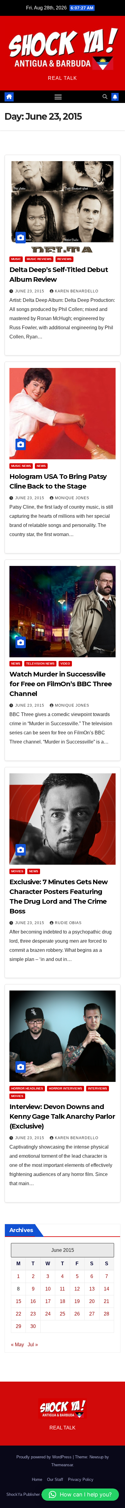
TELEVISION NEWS (40, 663)
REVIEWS (64, 259)
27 (92, 1313)
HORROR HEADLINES (27, 1088)
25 (62, 1313)
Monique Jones (72, 498)
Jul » (33, 1344)
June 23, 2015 (30, 291)
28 (106, 1313)
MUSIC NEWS (21, 466)
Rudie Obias (68, 923)
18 (62, 1301)
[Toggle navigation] (58, 97)
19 (77, 1301)
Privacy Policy (80, 1479)
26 (77, 1313)
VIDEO (65, 663)
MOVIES (17, 871)
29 (18, 1326)
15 (18, 1301)
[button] (105, 96)
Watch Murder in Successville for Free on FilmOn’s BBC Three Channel (60, 684)
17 (48, 1301)
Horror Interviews (65, 1088)
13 (92, 1288)
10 (48, 1288)
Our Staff (55, 1479)
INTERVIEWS (97, 1088)
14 (106, 1288)
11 (62, 1288)
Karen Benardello (76, 291)
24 (48, 1313)
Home (37, 1479)
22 (18, 1313)
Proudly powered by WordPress (44, 1457)
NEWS (41, 466)
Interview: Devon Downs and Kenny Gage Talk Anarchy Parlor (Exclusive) (62, 1116)
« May (17, 1344)
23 (33, 1313)
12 (77, 1288)
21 (106, 1301)
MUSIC (16, 259)
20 (92, 1301)
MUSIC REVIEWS (39, 259)
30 (33, 1326)
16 (33, 1301)
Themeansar (62, 1465)
